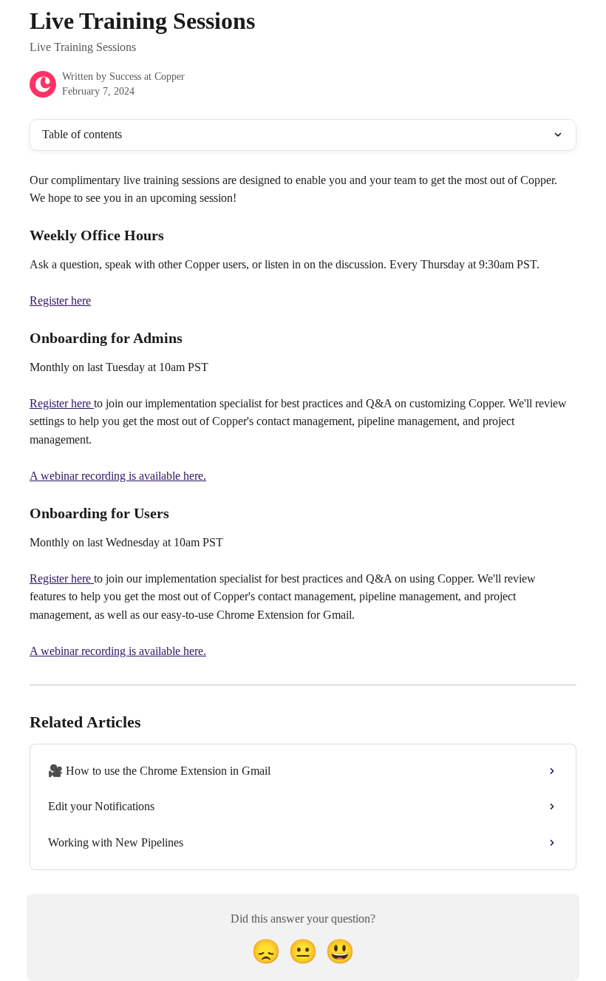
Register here (60, 300)
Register (49, 403)
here (81, 403)
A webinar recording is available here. (118, 475)
